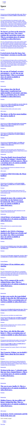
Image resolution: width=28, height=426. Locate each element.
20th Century (3, 111)
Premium (2, 9)
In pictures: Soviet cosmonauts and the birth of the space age (14, 414)
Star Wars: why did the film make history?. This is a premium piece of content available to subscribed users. (14, 333)
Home (4, 1)
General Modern (4, 261)
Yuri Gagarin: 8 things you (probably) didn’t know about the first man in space (14, 354)
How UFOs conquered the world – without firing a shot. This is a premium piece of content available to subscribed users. (14, 283)
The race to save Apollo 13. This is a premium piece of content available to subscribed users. (14, 388)
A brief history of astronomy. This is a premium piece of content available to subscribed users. (14, 219)
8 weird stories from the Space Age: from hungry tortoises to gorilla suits (13, 54)
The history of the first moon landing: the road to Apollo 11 (14, 115)
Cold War (3, 50)
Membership (3, 14)
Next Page (3, 424)
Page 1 (4, 420)
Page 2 (4, 422)
